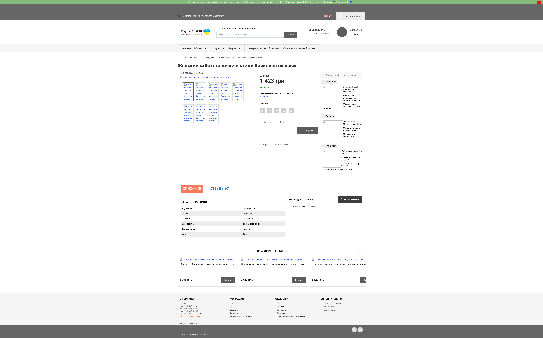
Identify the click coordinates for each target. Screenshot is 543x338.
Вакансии (281, 313)
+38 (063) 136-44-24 (189, 306)
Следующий (350, 75)
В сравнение (285, 122)
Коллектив (281, 310)
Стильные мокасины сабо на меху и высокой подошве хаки (343, 264)
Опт (278, 303)
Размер (264, 103)
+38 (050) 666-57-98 (189, 311)
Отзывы (280, 306)
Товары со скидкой (332, 303)
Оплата (233, 306)
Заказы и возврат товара (241, 316)
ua (330, 16)
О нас (232, 303)
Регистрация (329, 306)
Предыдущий (332, 75)
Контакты (187, 16)
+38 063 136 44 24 (317, 30)
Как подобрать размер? (211, 16)
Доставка (234, 310)
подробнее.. (265, 96)
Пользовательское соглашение (291, 316)
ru (325, 16)
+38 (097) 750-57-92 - (190, 308)
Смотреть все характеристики (274, 144)
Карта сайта (329, 310)
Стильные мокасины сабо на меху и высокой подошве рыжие (273, 264)
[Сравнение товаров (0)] (316, 16)
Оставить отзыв (350, 199)
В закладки (268, 122)
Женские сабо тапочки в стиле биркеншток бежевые (207, 264)
